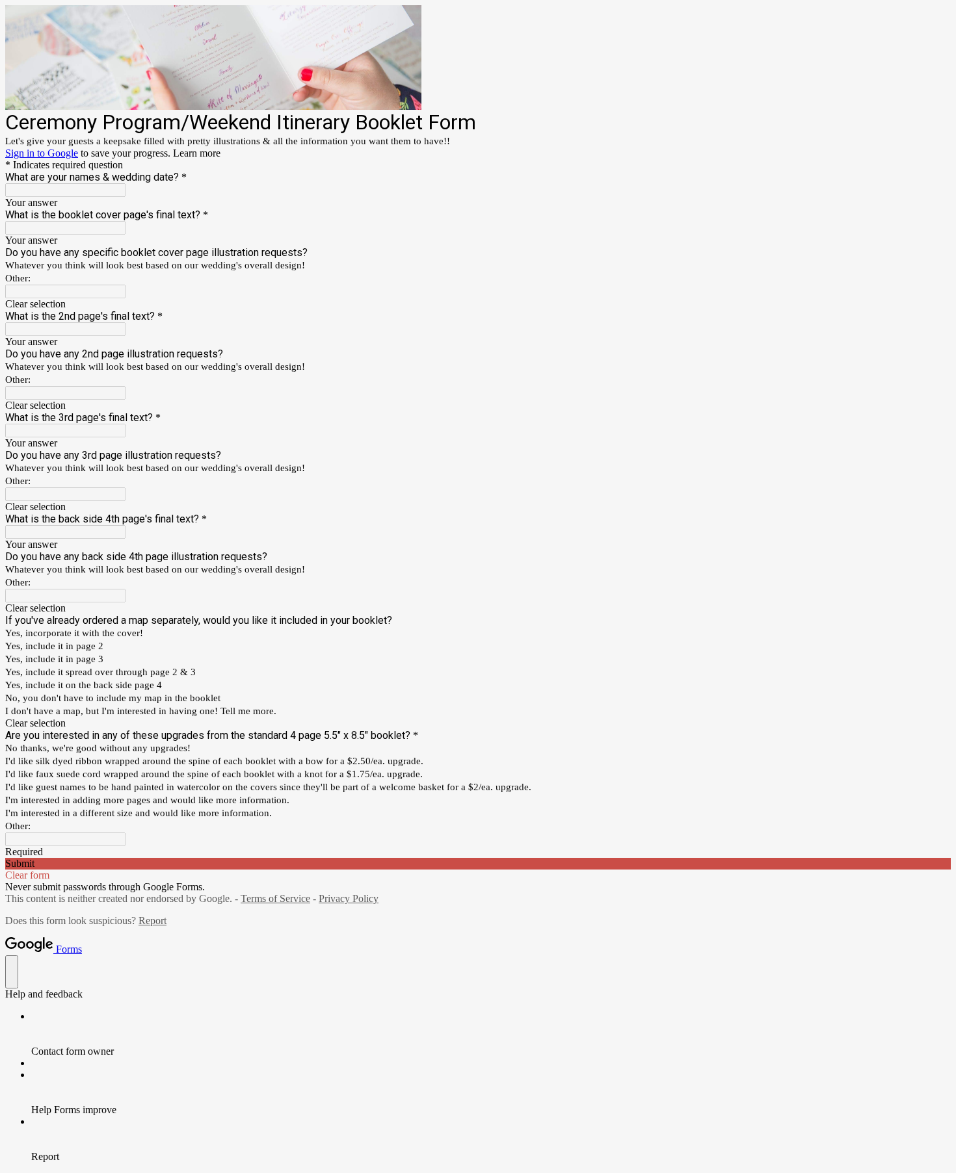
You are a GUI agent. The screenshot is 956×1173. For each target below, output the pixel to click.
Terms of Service (275, 898)
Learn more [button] (196, 153)
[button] (478, 304)
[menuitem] (491, 1034)
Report (152, 920)
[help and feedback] (11, 971)
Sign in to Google (41, 153)
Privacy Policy (348, 898)
